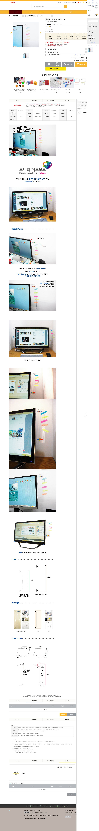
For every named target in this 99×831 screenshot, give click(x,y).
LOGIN (59, 2)
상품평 (67, 100)
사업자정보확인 (26, 812)
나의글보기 (71, 714)
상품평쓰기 (71, 794)
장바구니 (81, 2)
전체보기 (16, 12)
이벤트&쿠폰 (72, 12)
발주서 (57, 65)
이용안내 (67, 805)
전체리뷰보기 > (60, 767)
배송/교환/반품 (50, 100)
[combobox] (17, 16)
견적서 (57, 63)
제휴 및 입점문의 (35, 805)
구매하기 (82, 64)
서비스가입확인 (68, 816)
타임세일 (41, 12)
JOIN (64, 2)
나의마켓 (67, 2)
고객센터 (73, 2)
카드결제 (90, 20)
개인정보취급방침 (45, 805)
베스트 (51, 12)
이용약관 (61, 805)
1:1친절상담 (54, 805)
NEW (62, 12)
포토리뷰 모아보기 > (69, 767)
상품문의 (34, 100)
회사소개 (27, 805)
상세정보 (17, 100)
